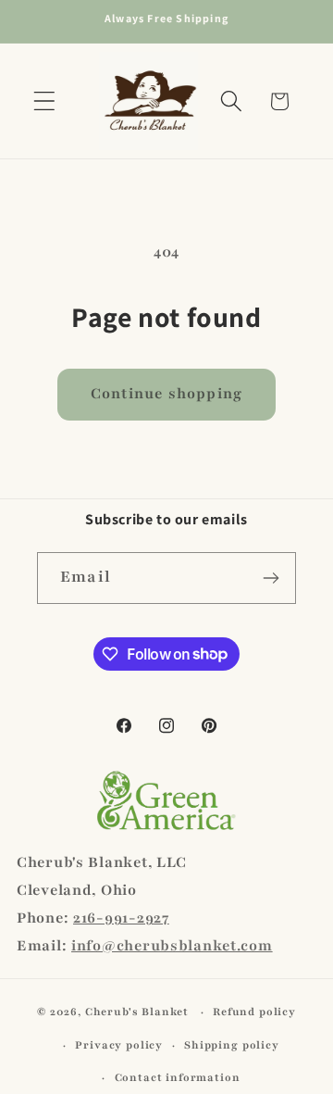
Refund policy (254, 1011)
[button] (44, 101)
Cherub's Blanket (137, 1011)
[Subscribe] (270, 578)
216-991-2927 (121, 918)
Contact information (177, 1077)
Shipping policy (231, 1044)
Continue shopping (166, 394)
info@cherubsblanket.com (172, 946)
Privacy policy (119, 1044)
